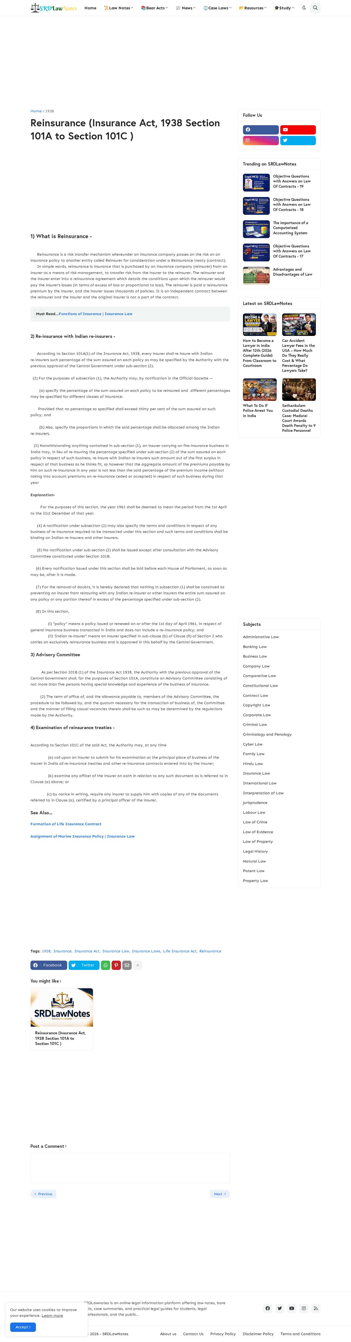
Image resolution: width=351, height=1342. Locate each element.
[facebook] (261, 130)
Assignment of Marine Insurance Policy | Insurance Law (82, 836)
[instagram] (261, 140)
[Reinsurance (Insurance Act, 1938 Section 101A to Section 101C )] (62, 1007)
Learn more (52, 1315)
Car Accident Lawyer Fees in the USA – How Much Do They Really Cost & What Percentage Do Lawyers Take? (298, 355)
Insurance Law (115, 951)
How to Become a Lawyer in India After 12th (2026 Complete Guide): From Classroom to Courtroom (259, 353)
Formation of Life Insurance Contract (65, 824)
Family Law (253, 754)
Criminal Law (255, 724)
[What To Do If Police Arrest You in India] (260, 389)
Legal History (255, 851)
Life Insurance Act (180, 951)
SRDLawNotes (115, 1334)
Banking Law (255, 646)
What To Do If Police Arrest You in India (258, 410)
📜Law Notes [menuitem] (117, 7)
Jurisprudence (255, 802)
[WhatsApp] (105, 965)
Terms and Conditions (301, 1334)
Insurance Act (87, 951)
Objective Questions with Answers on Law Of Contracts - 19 (292, 181)
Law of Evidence (258, 832)
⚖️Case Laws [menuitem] (215, 7)
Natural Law (254, 861)
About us (168, 1334)
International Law (259, 783)
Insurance (62, 951)
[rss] (316, 1308)
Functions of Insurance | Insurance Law (95, 314)
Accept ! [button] (23, 1327)
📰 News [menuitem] (184, 7)
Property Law (255, 880)
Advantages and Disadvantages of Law (292, 272)
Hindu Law (253, 763)
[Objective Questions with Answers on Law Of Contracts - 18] (256, 206)
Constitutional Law (260, 685)
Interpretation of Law (263, 793)
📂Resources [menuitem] (251, 7)
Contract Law (255, 695)
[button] (304, 8)
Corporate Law (257, 715)
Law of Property (258, 841)
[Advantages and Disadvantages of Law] (256, 276)
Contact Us (193, 1334)
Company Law (256, 666)
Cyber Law (252, 744)
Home (36, 111)
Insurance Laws (146, 951)
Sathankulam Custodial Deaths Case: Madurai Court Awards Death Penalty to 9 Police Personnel (299, 418)
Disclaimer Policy (258, 1334)
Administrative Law (261, 637)
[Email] (127, 965)
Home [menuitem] (90, 7)
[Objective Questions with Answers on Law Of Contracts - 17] (256, 252)
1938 (49, 111)
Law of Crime (255, 822)
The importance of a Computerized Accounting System (290, 227)
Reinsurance (210, 951)
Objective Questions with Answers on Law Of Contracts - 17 (292, 251)
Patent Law (253, 871)
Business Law (255, 656)
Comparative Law (259, 675)
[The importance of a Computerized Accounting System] (256, 229)
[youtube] (298, 130)
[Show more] (137, 965)
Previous (45, 1194)
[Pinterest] (116, 965)
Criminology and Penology (267, 734)
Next (218, 1194)
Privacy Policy (223, 1334)
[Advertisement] (175, 62)
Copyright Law (256, 705)
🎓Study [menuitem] (282, 7)
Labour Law (254, 812)
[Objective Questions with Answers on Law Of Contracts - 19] (256, 183)
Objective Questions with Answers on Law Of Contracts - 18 (292, 204)
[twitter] (298, 140)
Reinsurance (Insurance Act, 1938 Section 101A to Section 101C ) (60, 1038)
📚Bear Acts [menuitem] (153, 7)
